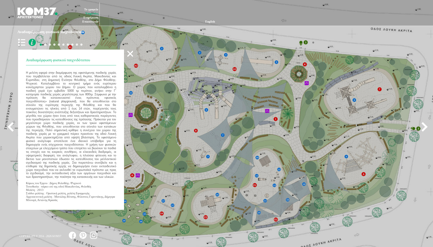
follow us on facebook (72, 235)
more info (32, 42)
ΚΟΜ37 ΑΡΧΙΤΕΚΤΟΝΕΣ (37, 12)
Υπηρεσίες (91, 13)
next (423, 127)
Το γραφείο (91, 9)
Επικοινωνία (90, 21)
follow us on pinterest (83, 235)
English (210, 21)
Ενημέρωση (90, 17)
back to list (22, 42)
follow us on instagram (93, 235)
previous (12, 127)
